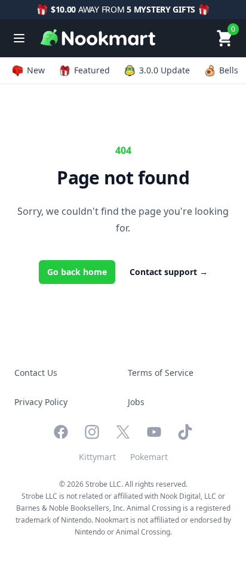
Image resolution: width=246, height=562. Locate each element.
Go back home (77, 271)
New (36, 70)
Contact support (169, 271)
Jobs (136, 401)
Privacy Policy (40, 401)
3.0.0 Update (164, 70)
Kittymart (97, 456)
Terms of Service (160, 372)
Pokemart (149, 456)
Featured (92, 70)
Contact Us (35, 372)
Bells (228, 70)
